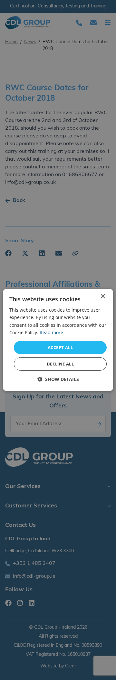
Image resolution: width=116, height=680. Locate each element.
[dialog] (58, 340)
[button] (58, 379)
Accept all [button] (60, 347)
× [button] (102, 296)
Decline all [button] (60, 364)
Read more (51, 332)
